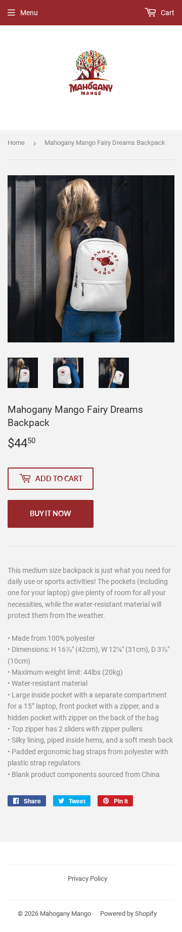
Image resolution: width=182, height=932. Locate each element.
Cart (166, 13)
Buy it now (50, 513)
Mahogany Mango (65, 913)
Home (16, 142)
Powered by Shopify (128, 913)
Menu (29, 13)
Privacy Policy (87, 878)
